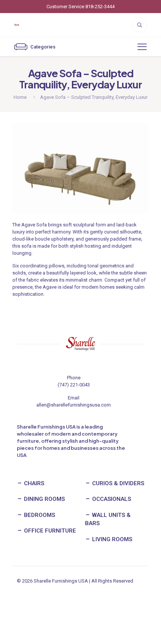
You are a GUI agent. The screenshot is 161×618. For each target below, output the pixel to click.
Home (20, 97)
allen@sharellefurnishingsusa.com (73, 405)
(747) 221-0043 (74, 385)
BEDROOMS (38, 515)
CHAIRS (33, 483)
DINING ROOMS (43, 499)
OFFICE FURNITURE (49, 530)
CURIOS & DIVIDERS (117, 483)
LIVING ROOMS (111, 539)
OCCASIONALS (111, 499)
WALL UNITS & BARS (108, 519)
